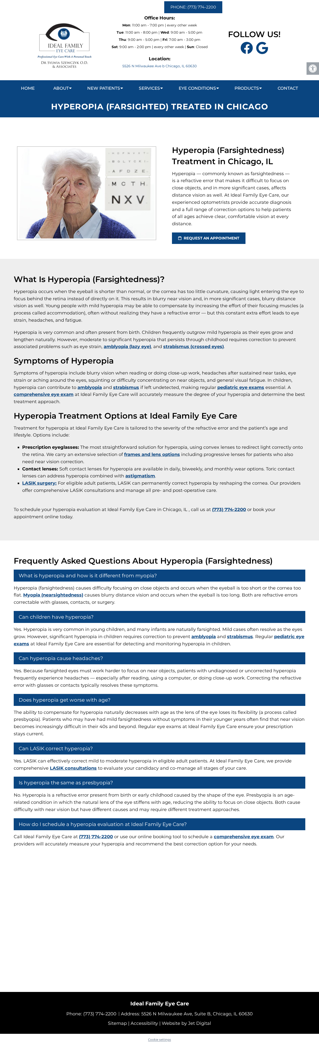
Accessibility (144, 1023)
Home (28, 88)
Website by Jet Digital (186, 1023)
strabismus (126, 387)
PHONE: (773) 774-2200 (193, 7)
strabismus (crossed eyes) (193, 346)
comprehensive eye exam (44, 394)
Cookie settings (159, 1039)
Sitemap (117, 1023)
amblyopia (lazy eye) (127, 346)
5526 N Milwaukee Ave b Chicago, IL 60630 (159, 66)
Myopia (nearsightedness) (53, 595)
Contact (288, 88)
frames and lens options (152, 454)
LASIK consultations (73, 768)
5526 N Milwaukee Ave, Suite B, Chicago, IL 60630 (197, 1014)
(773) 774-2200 (229, 509)
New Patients (103, 88)
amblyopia (90, 387)
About (61, 88)
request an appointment (211, 238)
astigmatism (140, 476)
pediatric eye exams (240, 387)
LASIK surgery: (39, 483)
